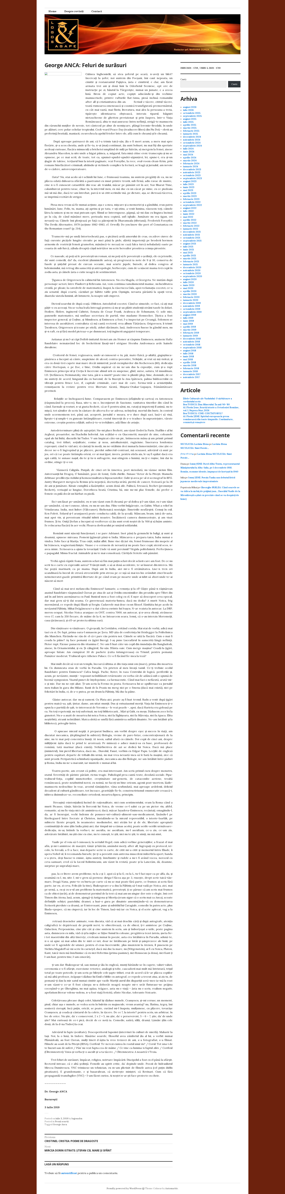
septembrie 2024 (192, 145)
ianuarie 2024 (190, 166)
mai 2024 (188, 154)
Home (52, 11)
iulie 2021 (188, 246)
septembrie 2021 (192, 240)
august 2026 (189, 107)
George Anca (60, 1124)
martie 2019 (189, 329)
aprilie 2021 (189, 255)
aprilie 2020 (189, 291)
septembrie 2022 (192, 205)
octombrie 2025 (191, 113)
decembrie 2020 (192, 267)
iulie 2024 (188, 148)
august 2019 (189, 315)
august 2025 (189, 119)
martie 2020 (190, 294)
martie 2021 (189, 258)
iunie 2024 (188, 151)
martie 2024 (190, 160)
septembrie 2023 (192, 178)
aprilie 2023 (189, 193)
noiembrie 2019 (191, 306)
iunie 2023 (188, 187)
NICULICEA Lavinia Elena (194, 444)
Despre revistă (73, 11)
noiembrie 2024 (191, 139)
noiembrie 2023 (191, 172)
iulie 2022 (188, 211)
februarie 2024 (191, 163)
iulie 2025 (188, 122)
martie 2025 (189, 128)
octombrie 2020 (192, 273)
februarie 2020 (191, 297)
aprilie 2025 (189, 125)
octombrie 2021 (191, 237)
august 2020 (190, 279)
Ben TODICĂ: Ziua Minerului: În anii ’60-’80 (206, 404)
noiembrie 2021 (191, 234)
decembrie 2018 (192, 338)
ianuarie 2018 (190, 371)
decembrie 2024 (192, 136)
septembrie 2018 (192, 347)
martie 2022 (190, 223)
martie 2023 (190, 196)
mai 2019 (188, 323)
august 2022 (189, 208)
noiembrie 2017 (191, 377)
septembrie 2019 (192, 312)
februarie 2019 (191, 332)
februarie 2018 (191, 368)
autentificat (69, 1173)
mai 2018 (188, 359)
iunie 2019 (188, 320)
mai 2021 (188, 252)
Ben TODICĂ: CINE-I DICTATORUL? (202, 413)
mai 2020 (188, 288)
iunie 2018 (188, 356)
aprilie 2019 (189, 326)
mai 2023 (188, 190)
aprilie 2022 (189, 220)
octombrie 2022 (192, 202)
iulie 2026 (188, 110)
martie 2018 (189, 365)
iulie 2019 (188, 318)
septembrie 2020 (192, 276)
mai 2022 (188, 217)
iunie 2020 (188, 285)
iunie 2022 (188, 214)
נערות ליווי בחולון (187, 454)
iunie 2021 (188, 249)
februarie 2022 (191, 225)
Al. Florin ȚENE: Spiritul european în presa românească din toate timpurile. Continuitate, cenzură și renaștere (208, 419)
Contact (96, 11)
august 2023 (189, 181)
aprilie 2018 (189, 362)
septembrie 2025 (192, 116)
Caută (183, 79)
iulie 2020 (188, 282)
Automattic (171, 1188)
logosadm (77, 1118)
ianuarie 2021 (190, 264)
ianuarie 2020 (190, 300)
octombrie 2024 (192, 142)
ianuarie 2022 (190, 228)
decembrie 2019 (192, 303)
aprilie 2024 (189, 157)
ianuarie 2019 (190, 335)
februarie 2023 (191, 199)
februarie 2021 (191, 261)
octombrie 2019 (191, 309)
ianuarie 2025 (190, 133)
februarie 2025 (191, 130)
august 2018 (189, 350)
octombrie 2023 (192, 175)
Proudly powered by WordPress (124, 1188)
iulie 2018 (188, 353)
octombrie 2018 (191, 344)
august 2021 (189, 243)
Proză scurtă (62, 1121)
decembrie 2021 (192, 231)
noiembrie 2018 (191, 341)
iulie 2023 (188, 184)
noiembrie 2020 (191, 270)
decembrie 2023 (192, 169)
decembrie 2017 (192, 374)
